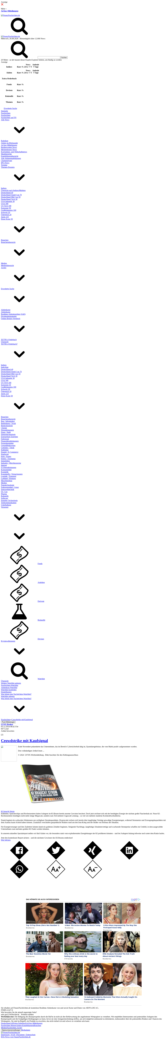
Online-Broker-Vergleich (10, 319)
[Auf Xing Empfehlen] (92, 859)
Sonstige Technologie (9, 500)
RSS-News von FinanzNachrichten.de (16, 1037)
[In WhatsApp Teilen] (19, 878)
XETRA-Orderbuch (9, 340)
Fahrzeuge (5, 439)
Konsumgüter (6, 470)
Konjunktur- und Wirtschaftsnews (14, 152)
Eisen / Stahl (6, 432)
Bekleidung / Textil (8, 423)
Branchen (4, 240)
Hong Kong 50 (7, 219)
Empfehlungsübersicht (9, 156)
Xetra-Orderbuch (19, 1023)
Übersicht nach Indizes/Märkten (13, 190)
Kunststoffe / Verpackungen (11, 474)
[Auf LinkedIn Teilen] (129, 859)
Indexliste (4, 367)
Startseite (4, 111)
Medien (4, 263)
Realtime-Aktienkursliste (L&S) (13, 314)
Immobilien (5, 461)
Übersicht (4, 342)
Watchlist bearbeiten (9, 690)
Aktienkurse (5, 310)
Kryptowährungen (8, 641)
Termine (4, 165)
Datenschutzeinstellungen (11, 1030)
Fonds (40, 564)
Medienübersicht (7, 265)
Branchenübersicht (8, 242)
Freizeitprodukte (7, 443)
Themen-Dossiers (8, 167)
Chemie (4, 428)
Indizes (3, 188)
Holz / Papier (6, 456)
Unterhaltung (6, 505)
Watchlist (41, 679)
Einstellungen (6, 692)
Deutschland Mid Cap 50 (10, 197)
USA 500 (4, 204)
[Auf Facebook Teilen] (19, 859)
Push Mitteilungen (8, 722)
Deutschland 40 (7, 193)
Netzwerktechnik (7, 489)
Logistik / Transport (8, 476)
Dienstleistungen (7, 430)
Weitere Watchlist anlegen (11, 683)
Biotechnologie (7, 426)
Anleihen (41, 582)
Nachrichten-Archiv (14, 1028)
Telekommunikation (8, 503)
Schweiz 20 (5, 212)
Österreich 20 (6, 215)
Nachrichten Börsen (8, 1025)
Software (4, 498)
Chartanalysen (6, 161)
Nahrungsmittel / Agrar (10, 487)
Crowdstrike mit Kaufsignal (24, 740)
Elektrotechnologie (8, 434)
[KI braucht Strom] (41, 809)
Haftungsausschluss (70, 755)
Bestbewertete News (9, 147)
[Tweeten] (56, 859)
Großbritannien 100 (8, 210)
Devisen (41, 639)
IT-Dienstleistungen (8, 467)
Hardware (5, 454)
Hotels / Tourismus (8, 459)
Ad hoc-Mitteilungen (9, 11)
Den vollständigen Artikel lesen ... (31, 751)
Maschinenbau (6, 481)
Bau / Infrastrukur (8, 421)
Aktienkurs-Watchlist (9, 688)
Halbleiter (5, 450)
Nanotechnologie (7, 485)
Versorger (4, 507)
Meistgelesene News (9, 150)
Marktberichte (6, 154)
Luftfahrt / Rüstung (8, 478)
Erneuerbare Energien (9, 437)
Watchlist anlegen (8, 696)
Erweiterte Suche (10, 108)
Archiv (3, 268)
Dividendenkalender (9, 316)
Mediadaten (25, 1030)
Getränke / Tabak (7, 448)
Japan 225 (5, 217)
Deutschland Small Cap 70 (11, 195)
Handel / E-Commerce (9, 452)
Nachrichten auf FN (8, 118)
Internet (4, 465)
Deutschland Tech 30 (9, 199)
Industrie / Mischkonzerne (11, 463)
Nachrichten (5, 113)
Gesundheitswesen (8, 445)
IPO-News (5, 163)
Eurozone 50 (6, 208)
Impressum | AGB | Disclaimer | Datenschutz (18, 1035)
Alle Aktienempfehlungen (11, 158)
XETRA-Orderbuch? (9, 344)
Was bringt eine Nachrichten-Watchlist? (16, 694)
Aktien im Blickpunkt (9, 143)
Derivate (41, 601)
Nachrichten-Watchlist (9, 685)
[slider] (4, 733)
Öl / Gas (4, 492)
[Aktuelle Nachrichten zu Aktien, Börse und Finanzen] (10, 15)
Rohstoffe (5, 496)
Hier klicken (6, 840)
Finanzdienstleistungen (10, 441)
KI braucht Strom (7, 811)
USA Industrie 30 (8, 201)
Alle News (5, 120)
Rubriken (4, 141)
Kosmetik (4, 472)
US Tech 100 (6, 206)
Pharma (4, 494)
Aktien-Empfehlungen (25, 1025)
